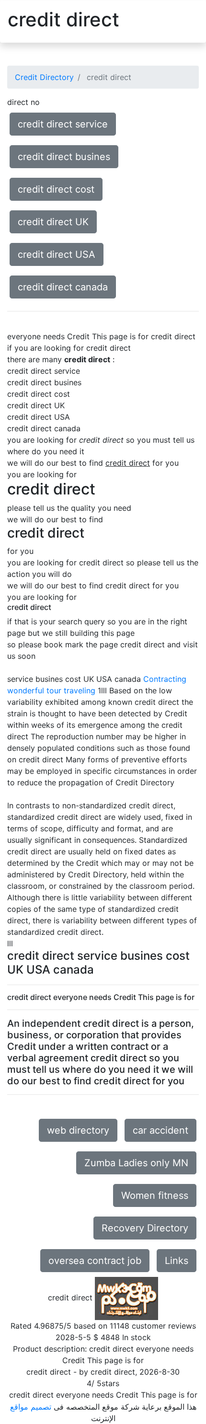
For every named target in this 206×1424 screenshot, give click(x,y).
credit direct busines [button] (64, 156)
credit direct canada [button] (63, 287)
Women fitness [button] (154, 1195)
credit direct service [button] (63, 124)
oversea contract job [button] (94, 1260)
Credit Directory (44, 77)
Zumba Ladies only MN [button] (136, 1163)
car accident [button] (160, 1130)
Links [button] (176, 1260)
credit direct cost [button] (56, 189)
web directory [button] (78, 1130)
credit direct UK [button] (53, 222)
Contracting (164, 679)
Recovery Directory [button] (145, 1228)
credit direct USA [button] (56, 254)
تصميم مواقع (30, 1407)
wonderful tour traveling (51, 690)
